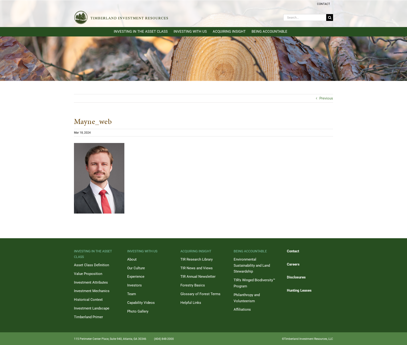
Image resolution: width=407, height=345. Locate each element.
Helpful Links (190, 303)
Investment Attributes (91, 282)
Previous (326, 98)
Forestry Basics (192, 285)
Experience (135, 276)
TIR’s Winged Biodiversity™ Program (254, 283)
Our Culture (136, 268)
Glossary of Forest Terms (200, 294)
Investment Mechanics (92, 291)
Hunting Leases (299, 290)
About (132, 259)
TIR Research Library (196, 259)
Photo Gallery (137, 311)
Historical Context (88, 299)
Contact (293, 251)
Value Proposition (88, 274)
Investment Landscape (91, 308)
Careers (293, 264)
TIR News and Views (196, 268)
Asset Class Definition (91, 265)
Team (131, 294)
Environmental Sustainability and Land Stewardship (252, 265)
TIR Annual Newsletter (198, 276)
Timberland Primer (88, 317)
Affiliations (242, 309)
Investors (134, 285)
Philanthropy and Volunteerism (247, 298)
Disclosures (296, 277)
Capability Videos (141, 303)
